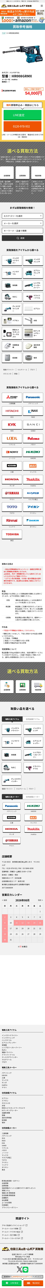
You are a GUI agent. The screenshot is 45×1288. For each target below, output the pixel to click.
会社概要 (5, 1200)
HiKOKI (33, 811)
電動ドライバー (9, 369)
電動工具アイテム (12, 719)
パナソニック (11, 811)
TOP (4, 33)
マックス (33, 823)
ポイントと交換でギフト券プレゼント (22, 1188)
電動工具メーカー (12, 796)
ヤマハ (11, 846)
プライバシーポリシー (10, 1207)
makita (33, 834)
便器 (15, 374)
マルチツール (22, 369)
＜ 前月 (4, 900)
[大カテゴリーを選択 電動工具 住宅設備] (22, 216)
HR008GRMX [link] (13, 33)
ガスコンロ (7, 374)
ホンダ (11, 834)
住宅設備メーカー (33, 796)
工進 (11, 823)
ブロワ (32, 369)
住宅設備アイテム (33, 719)
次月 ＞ (40, 900)
